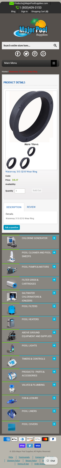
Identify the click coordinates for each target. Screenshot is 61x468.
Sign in (24, 11)
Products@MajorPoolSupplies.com (31, 3)
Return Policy (31, 461)
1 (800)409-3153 (30, 7)
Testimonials (24, 457)
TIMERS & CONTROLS (33, 358)
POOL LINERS (29, 411)
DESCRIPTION (13, 207)
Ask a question (11, 227)
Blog (13, 11)
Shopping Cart (39, 11)
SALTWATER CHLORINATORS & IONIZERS (31, 297)
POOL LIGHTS (29, 345)
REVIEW (31, 207)
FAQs (11, 457)
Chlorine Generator (34, 238)
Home (4, 71)
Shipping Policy (13, 461)
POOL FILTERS (29, 306)
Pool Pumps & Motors (35, 266)
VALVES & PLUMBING (33, 384)
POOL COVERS (30, 424)
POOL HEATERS (30, 319)
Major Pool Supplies (24, 451)
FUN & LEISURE (30, 398)
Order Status (39, 464)
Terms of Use (23, 464)
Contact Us (40, 457)
